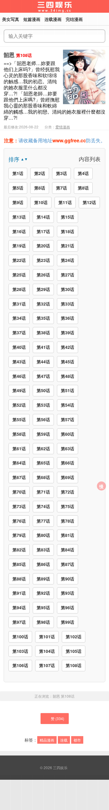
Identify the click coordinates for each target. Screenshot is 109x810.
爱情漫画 (62, 126)
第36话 (67, 318)
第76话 (19, 521)
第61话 (19, 448)
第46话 (19, 376)
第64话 (19, 463)
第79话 (19, 535)
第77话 (43, 521)
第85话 (19, 564)
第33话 (67, 304)
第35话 (43, 318)
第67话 (19, 477)
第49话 (19, 390)
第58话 (19, 434)
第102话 (73, 636)
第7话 (61, 188)
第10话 (41, 202)
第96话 (67, 607)
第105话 (73, 651)
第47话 (43, 376)
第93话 (67, 593)
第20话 (43, 246)
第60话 (67, 434)
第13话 (19, 217)
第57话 (67, 419)
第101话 (47, 636)
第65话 (43, 463)
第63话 (67, 448)
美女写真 (10, 19)
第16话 (19, 231)
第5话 (17, 188)
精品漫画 (47, 739)
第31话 (19, 304)
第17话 (43, 231)
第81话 (67, 535)
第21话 (67, 246)
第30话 (67, 289)
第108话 (73, 665)
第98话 (43, 622)
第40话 (19, 347)
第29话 (43, 289)
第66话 (67, 463)
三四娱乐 (60, 767)
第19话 (19, 246)
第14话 (43, 217)
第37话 (19, 332)
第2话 (39, 173)
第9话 (17, 202)
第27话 (67, 275)
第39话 (67, 332)
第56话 (43, 419)
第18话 (67, 231)
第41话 (43, 347)
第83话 (43, 550)
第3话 (61, 173)
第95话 (43, 607)
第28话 (19, 289)
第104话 (47, 651)
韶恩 (9, 55)
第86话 (43, 564)
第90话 (67, 579)
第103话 (20, 651)
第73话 (19, 506)
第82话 (19, 550)
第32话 (43, 304)
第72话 (67, 492)
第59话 (43, 434)
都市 (77, 739)
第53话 (43, 405)
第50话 (43, 390)
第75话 (67, 506)
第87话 (67, 564)
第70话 (19, 492)
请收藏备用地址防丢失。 (54, 140)
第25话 (19, 275)
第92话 (43, 593)
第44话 (43, 362)
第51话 (67, 390)
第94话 (19, 607)
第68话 (43, 477)
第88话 (19, 579)
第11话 (65, 202)
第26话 (43, 275)
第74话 (43, 506)
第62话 (43, 448)
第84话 (67, 550)
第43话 (19, 362)
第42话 (67, 347)
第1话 (17, 173)
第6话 (39, 188)
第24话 (67, 260)
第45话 (67, 362)
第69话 (67, 477)
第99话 (67, 622)
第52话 (19, 405)
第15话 (67, 217)
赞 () (57, 718)
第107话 (47, 665)
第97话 (19, 622)
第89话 (43, 579)
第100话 (20, 636)
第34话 (19, 318)
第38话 (43, 332)
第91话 (19, 593)
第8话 (83, 188)
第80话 (43, 535)
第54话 (67, 405)
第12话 (89, 202)
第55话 (19, 419)
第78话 (67, 521)
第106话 (20, 665)
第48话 (67, 376)
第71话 (43, 492)
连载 (64, 739)
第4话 (83, 173)
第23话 (43, 260)
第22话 (19, 260)
